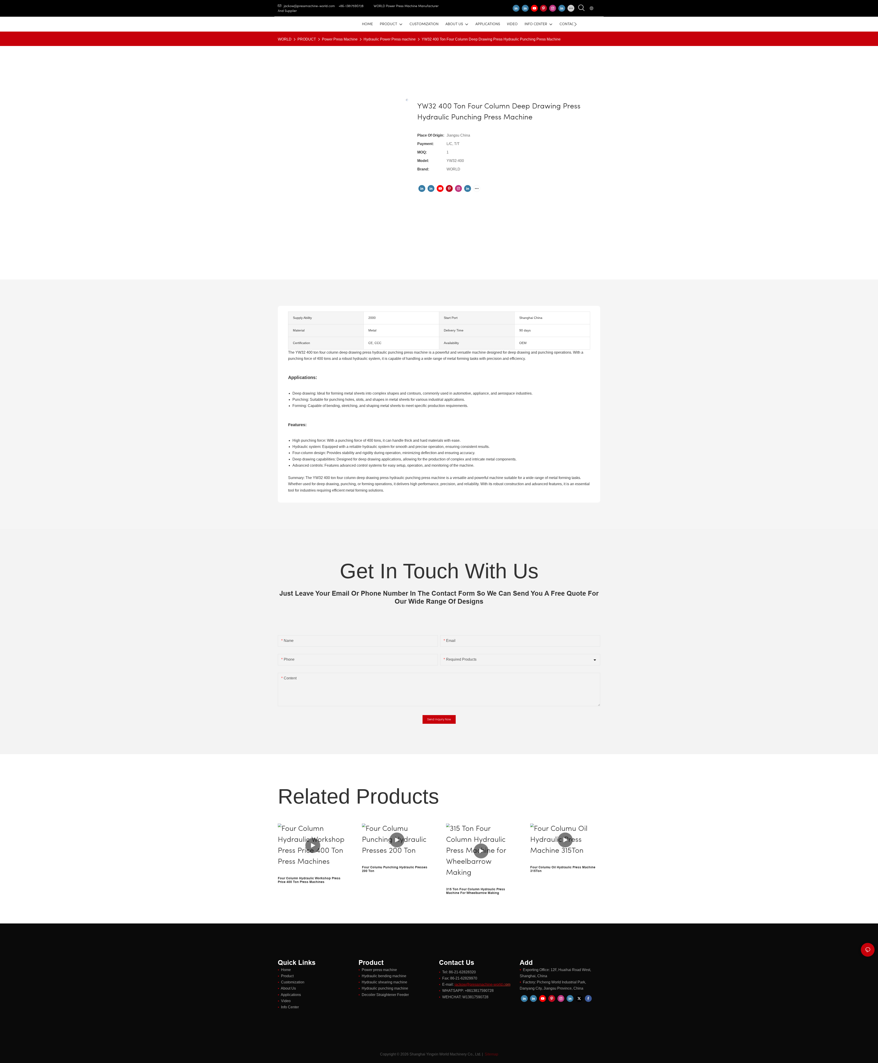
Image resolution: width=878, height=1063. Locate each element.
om (482, 984)
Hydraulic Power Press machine (390, 39)
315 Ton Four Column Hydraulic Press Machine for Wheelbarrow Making (475, 891)
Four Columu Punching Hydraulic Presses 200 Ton (394, 869)
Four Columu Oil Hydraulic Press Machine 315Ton (562, 869)
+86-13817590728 (356, 6)
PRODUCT (306, 39)
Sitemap (491, 1054)
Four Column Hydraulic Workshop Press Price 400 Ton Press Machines (309, 880)
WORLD (285, 39)
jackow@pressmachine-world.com (309, 6)
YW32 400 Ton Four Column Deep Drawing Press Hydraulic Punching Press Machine (491, 39)
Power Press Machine (340, 39)
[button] (575, 24)
